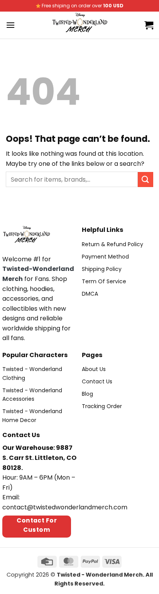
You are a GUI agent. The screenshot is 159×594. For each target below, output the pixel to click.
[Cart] (148, 25)
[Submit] (145, 179)
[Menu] (10, 24)
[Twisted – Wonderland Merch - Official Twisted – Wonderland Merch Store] (80, 25)
